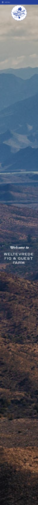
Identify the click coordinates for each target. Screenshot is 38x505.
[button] (6, 2)
